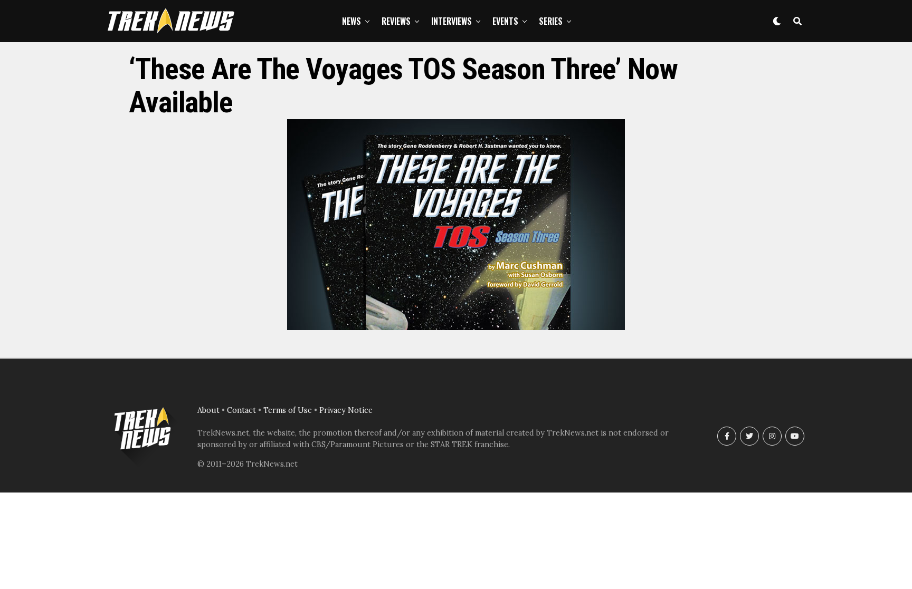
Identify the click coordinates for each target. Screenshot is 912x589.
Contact (241, 410)
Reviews (396, 21)
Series (551, 21)
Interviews (451, 21)
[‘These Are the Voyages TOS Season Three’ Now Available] (456, 327)
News (351, 21)
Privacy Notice (346, 410)
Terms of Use (287, 410)
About (208, 410)
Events (505, 21)
